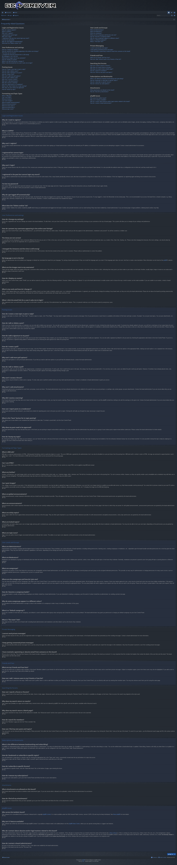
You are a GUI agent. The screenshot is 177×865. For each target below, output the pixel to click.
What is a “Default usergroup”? (98, 40)
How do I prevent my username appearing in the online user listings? (20, 51)
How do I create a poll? (8, 74)
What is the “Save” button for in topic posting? (14, 86)
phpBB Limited (47, 814)
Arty (83, 861)
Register (16, 15)
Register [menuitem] (175, 13)
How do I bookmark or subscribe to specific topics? (104, 80)
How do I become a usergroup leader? (100, 36)
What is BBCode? (7, 95)
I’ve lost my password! (8, 40)
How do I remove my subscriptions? (99, 83)
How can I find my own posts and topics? (101, 72)
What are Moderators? (96, 31)
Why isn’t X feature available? (98, 99)
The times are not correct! (9, 53)
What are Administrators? (97, 30)
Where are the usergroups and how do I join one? (103, 35)
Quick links (3, 13)
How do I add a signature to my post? (12, 72)
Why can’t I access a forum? (9, 79)
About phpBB (116, 814)
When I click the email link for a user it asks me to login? (17, 63)
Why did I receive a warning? (9, 82)
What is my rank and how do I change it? (13, 61)
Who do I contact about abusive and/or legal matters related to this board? (110, 101)
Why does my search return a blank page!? (101, 69)
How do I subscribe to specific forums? (100, 82)
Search (4, 15)
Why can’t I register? (7, 33)
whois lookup (113, 833)
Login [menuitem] (172, 13)
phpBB (165, 260)
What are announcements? (9, 104)
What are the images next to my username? (13, 58)
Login (10, 15)
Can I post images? (7, 100)
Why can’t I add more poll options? (11, 76)
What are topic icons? (8, 109)
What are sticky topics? (8, 105)
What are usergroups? (96, 33)
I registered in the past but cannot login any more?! (15, 38)
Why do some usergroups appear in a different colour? (104, 38)
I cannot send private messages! (99, 48)
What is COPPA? (6, 31)
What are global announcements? (11, 102)
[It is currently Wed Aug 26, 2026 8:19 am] (174, 20)
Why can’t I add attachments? (10, 81)
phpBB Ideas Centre (74, 823)
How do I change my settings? (10, 49)
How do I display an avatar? (9, 59)
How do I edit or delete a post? (10, 71)
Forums (9, 12)
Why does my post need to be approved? (13, 87)
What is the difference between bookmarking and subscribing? (106, 78)
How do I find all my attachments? (99, 91)
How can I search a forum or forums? (100, 65)
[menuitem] (168, 12)
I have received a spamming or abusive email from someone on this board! (110, 51)
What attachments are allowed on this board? (102, 90)
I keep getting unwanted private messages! (101, 49)
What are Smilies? (7, 99)
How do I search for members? (98, 70)
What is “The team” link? (96, 41)
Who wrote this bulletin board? (98, 98)
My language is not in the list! (10, 56)
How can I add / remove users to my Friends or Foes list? (105, 59)
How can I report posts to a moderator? (12, 84)
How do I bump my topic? (9, 89)
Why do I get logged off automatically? (12, 41)
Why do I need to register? (9, 30)
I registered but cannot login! (9, 35)
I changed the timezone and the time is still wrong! (15, 54)
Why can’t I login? (7, 36)
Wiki (16, 12)
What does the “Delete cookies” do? (11, 43)
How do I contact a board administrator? (101, 103)
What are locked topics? (8, 107)
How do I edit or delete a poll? (10, 77)
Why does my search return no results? (100, 67)
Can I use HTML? (6, 97)
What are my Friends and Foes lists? (100, 57)
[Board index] (30, 5)
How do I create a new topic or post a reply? (14, 69)
